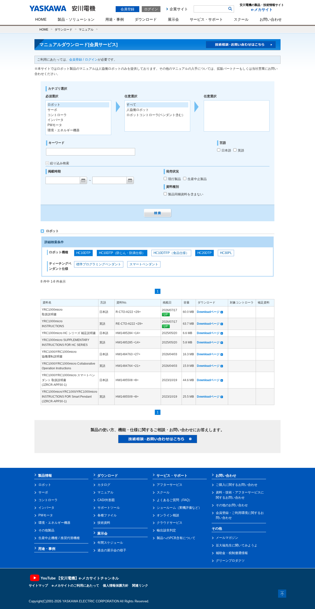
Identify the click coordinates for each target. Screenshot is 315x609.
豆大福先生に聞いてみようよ (236, 545)
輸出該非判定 (166, 530)
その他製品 (46, 530)
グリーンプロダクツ (230, 560)
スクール (241, 19)
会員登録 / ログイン (83, 59)
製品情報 (45, 475)
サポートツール (108, 507)
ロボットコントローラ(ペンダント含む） (155, 115)
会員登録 (127, 9)
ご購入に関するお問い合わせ (236, 485)
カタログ (103, 485)
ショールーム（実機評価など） (179, 507)
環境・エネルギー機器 (54, 522)
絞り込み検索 (59, 163)
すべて (131, 104)
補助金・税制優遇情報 (232, 553)
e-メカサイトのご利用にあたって (75, 585)
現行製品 (175, 179)
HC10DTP (83, 253)
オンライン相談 (168, 515)
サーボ (43, 492)
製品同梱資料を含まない (185, 194)
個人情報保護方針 (115, 585)
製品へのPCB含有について (176, 538)
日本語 (226, 150)
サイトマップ (38, 585)
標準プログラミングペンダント (98, 264)
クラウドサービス (169, 522)
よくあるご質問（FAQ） (174, 500)
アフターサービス (169, 485)
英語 (241, 150)
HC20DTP (204, 253)
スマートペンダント (143, 264)
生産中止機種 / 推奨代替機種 (59, 538)
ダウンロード (146, 19)
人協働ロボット (137, 110)
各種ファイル (107, 515)
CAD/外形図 (106, 500)
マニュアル (86, 29)
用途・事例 (114, 19)
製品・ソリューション (76, 19)
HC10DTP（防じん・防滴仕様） (122, 253)
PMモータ (45, 515)
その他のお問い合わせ (232, 505)
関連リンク (140, 585)
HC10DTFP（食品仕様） (171, 253)
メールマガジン (227, 538)
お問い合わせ (271, 19)
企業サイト (179, 9)
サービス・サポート (206, 19)
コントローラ (48, 500)
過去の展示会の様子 (111, 550)
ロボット (44, 485)
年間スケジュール (110, 542)
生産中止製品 (197, 179)
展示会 (173, 19)
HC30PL (226, 253)
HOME (41, 19)
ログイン (151, 9)
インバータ (46, 507)
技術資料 (103, 522)
